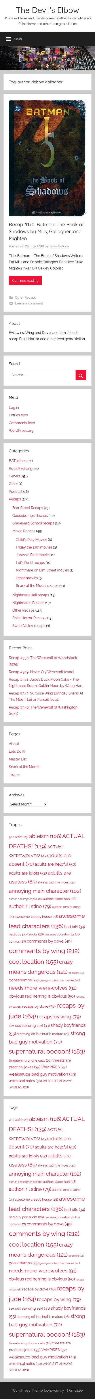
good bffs (76, 972)
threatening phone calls (30, 1060)
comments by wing (44, 951)
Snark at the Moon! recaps (37, 585)
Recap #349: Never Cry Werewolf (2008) (41, 672)
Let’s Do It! (17, 751)
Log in (14, 407)
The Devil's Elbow (47, 10)
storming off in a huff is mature (43, 1034)
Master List (18, 759)
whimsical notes (25, 1081)
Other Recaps (25, 298)
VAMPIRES (54, 1067)
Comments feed (22, 423)
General (15, 476)
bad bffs (74, 926)
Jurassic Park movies (33, 555)
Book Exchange (21, 468)
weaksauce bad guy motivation (42, 1074)
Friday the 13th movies (34, 547)
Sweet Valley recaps (28, 626)
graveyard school (52, 980)
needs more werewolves (42, 988)
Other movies (27, 578)
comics (17, 941)
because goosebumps (62, 934)
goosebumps (24, 980)
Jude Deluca (59, 246)
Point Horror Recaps (29, 618)
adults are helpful (55, 864)
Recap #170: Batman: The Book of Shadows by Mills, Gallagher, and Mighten (46, 231)
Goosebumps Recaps (30, 516)
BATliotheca (18, 461)
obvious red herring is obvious (42, 996)
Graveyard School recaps (33, 523)
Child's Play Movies (31, 540)
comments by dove (49, 941)
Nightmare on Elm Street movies (42, 570)
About (14, 744)
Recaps (15, 499)
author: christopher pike (25, 899)
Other (13, 484)
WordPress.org (21, 430)
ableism (45, 836)
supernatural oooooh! (47, 1051)
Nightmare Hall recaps (30, 595)
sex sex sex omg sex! (29, 1025)
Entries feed (18, 415)
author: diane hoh (59, 899)
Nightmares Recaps (28, 603)
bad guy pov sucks (26, 934)
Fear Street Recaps (27, 508)
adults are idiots (28, 873)
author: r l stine (30, 906)
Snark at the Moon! (24, 767)
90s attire (18, 837)
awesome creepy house (36, 917)
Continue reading (25, 281)
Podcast (15, 491)
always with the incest (56, 882)
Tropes (14, 774)
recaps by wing (59, 1016)
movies (72, 980)
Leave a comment (29, 303)
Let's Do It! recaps (30, 563)
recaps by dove (39, 1006)
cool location (33, 961)
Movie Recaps (23, 531)
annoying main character (45, 891)
